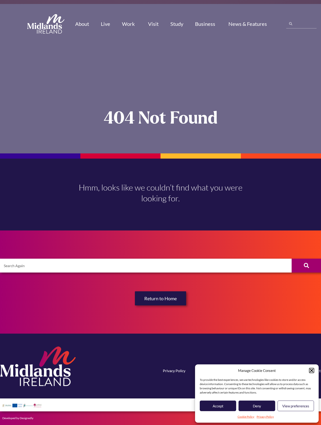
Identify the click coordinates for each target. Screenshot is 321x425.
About (82, 24)
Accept (218, 406)
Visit (153, 24)
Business (205, 24)
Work (128, 24)
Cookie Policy (246, 416)
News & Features (247, 24)
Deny (257, 406)
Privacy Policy (265, 416)
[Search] (306, 266)
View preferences (295, 406)
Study (176, 24)
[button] (311, 370)
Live (105, 24)
